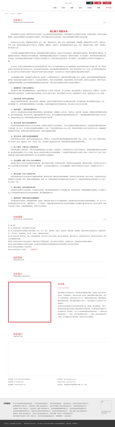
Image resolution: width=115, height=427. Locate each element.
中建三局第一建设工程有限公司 (78, 411)
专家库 (89, 8)
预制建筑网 (59, 416)
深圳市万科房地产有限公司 (80, 403)
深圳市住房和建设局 (55, 403)
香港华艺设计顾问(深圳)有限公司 (40, 411)
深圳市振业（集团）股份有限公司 (38, 406)
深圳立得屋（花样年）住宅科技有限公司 (61, 413)
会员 (80, 8)
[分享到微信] (101, 423)
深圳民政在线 (67, 403)
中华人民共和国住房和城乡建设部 (22, 403)
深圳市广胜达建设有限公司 (40, 413)
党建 (71, 8)
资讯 (63, 8)
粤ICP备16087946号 (30, 423)
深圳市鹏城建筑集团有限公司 (59, 408)
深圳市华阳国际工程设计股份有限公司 (60, 406)
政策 (98, 8)
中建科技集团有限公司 (79, 406)
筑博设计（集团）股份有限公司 (22, 413)
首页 (55, 8)
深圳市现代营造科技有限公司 (21, 411)
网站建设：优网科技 (71, 423)
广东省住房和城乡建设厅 (41, 403)
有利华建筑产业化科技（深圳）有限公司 (24, 416)
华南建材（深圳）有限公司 (20, 408)
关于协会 (108, 8)
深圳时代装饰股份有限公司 (59, 411)
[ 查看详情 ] (33, 249)
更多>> (105, 22)
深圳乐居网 (68, 416)
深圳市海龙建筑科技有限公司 (78, 408)
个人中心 (107, 3)
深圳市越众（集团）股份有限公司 (39, 408)
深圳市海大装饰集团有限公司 (46, 416)
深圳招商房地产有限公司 (20, 406)
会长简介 (19, 13)
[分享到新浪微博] (105, 423)
